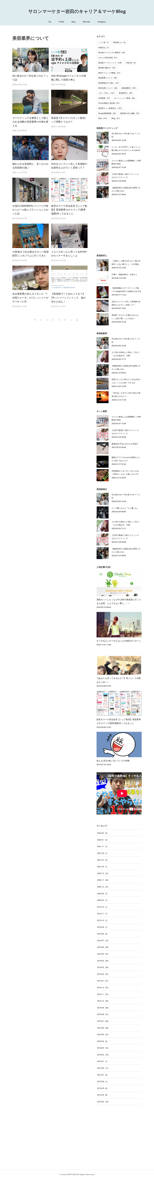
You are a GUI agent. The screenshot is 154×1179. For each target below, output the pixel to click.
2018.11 (102, 994)
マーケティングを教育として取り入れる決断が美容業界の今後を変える (30, 121)
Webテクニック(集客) (109, 72)
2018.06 (102, 1027)
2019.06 (102, 947)
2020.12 (102, 873)
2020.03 (102, 900)
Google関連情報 (107, 113)
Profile (61, 21)
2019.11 (102, 913)
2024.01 (102, 839)
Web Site (86, 21)
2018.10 (102, 1001)
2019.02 (102, 974)
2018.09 (102, 1007)
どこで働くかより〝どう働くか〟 (125, 508)
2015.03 (102, 1101)
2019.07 (102, 940)
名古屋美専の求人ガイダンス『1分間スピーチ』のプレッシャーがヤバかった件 (30, 297)
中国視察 (104, 98)
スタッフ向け (106, 93)
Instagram (102, 21)
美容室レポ (119, 42)
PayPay (131, 62)
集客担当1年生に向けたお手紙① (125, 443)
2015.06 (102, 1081)
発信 (102, 118)
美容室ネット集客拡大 (110, 108)
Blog (73, 21)
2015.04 (102, 1094)
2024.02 (102, 833)
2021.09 (102, 853)
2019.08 (102, 933)
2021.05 (102, 866)
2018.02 (102, 1054)
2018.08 (102, 1014)
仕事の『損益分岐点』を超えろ (124, 274)
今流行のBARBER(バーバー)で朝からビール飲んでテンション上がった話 (30, 209)
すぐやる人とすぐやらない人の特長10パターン (119, 640)
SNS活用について (107, 88)
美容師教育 (129, 88)
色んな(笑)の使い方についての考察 (113, 760)
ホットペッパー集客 (124, 98)
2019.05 (102, 954)
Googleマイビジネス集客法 (111, 52)
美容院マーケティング (110, 62)
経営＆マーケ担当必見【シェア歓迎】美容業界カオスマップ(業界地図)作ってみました (69, 209)
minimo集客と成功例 (109, 103)
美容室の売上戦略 (129, 113)
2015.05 (102, 1088)
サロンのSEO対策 (107, 57)
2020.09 (102, 893)
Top (49, 21)
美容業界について (107, 77)
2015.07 (102, 1074)
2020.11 (102, 880)
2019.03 (102, 967)
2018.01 (102, 1061)
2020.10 (102, 886)
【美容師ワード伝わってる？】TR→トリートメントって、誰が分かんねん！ (68, 297)
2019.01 (102, 980)
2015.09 (102, 1068)
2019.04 (102, 960)
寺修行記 (103, 47)
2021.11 (102, 846)
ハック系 (103, 42)
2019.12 (102, 907)
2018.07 (102, 1021)
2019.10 (102, 920)
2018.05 (102, 1034)
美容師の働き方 (106, 67)
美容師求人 (125, 93)
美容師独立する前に (108, 82)
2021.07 (102, 860)
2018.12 (102, 987)
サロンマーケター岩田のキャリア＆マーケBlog (77, 11)
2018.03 (102, 1047)
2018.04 (102, 1041)
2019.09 (102, 927)
